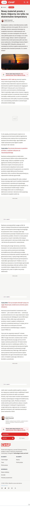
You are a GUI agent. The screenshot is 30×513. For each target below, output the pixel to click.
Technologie (4, 459)
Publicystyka (19, 462)
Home (4, 7)
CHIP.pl (6, 483)
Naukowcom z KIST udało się (8, 79)
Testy (2, 462)
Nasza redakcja (5, 472)
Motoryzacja (4, 465)
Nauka (12, 7)
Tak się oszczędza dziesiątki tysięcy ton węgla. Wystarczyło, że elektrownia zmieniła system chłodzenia (15, 305)
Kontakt (3, 475)
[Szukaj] (24, 2)
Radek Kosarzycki (8, 20)
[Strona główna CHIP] (11, 2)
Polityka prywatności (6, 477)
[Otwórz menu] (27, 2)
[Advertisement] (15, 209)
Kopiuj (22, 438)
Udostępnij (5, 434)
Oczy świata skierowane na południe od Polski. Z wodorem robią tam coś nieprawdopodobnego (14, 150)
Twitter (4, 438)
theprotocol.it (4, 485)
